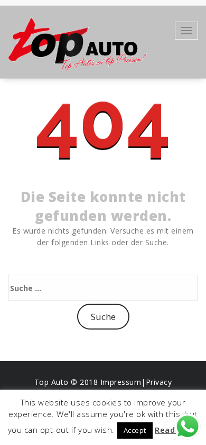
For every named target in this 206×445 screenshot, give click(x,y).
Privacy (159, 382)
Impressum (121, 382)
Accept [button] (135, 430)
